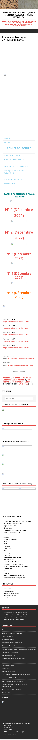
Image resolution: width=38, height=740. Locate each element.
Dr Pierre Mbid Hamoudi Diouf (16, 380)
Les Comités (5, 662)
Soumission (7, 598)
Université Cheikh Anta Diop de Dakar (15, 613)
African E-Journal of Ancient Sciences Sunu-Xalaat (17, 378)
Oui (5, 550)
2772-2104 (7, 546)
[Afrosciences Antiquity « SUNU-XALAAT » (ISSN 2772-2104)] (19, 7)
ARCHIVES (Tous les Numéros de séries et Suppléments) (14, 685)
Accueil (4, 630)
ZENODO (7, 555)
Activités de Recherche (9, 646)
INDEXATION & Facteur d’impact (11, 689)
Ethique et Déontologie (11, 593)
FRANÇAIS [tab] (7, 138)
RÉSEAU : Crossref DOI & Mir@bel (15, 732)
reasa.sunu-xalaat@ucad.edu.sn (14, 575)
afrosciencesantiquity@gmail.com (15, 578)
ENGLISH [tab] (7, 143)
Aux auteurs (7, 589)
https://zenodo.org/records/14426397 (16, 322)
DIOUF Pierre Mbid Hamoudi (13, 523)
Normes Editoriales (8, 665)
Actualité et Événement (9, 693)
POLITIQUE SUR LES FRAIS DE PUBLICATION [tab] (14, 172)
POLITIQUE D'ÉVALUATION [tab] (13, 179)
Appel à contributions (8, 671)
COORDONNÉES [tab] (9, 184)
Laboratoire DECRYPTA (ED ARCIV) (12, 633)
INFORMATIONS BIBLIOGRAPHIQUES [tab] (16, 166)
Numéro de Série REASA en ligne (12, 678)
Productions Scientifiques (10, 652)
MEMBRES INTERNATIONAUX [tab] (14, 160)
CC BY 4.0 (23, 383)
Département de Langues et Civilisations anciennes (19, 617)
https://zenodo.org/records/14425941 (16, 328)
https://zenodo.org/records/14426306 (16, 341)
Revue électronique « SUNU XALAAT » (13, 659)
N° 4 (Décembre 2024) (19, 275)
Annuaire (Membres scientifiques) (12, 643)
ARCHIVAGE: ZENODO (11, 734)
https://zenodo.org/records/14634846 (21, 358)
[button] (35, 31)
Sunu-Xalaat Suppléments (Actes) (12, 681)
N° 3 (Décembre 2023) (19, 256)
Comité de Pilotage (7, 636)
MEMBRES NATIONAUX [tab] (12, 155)
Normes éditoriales (10, 595)
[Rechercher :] (19, 398)
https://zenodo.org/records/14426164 (16, 335)
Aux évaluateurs (9, 591)
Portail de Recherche (8, 655)
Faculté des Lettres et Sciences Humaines (16, 615)
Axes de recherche (8, 639)
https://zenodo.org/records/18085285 (16, 348)
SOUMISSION (6, 668)
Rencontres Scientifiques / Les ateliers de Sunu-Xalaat (18, 649)
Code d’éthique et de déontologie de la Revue (16, 675)
